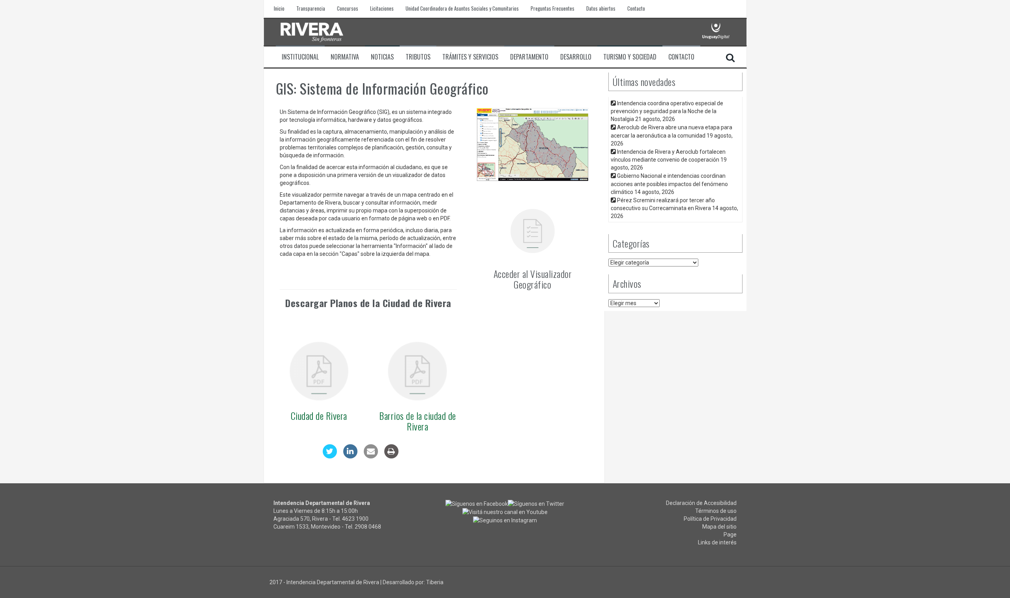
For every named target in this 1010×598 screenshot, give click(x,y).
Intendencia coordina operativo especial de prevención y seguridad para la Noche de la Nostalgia (667, 111)
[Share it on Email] (371, 456)
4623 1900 (355, 519)
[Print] (391, 456)
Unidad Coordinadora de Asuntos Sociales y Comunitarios (462, 8)
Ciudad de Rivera (319, 415)
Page (730, 534)
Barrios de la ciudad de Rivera (417, 420)
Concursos (347, 8)
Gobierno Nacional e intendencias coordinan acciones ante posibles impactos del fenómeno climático (669, 184)
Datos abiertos (600, 8)
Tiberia (434, 582)
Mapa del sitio (719, 526)
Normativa (345, 56)
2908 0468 (368, 526)
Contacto (636, 8)
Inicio (279, 8)
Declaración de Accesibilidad (701, 503)
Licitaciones (382, 8)
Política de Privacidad (710, 519)
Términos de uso (716, 511)
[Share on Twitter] (330, 456)
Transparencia (310, 8)
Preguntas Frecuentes (552, 8)
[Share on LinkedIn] (350, 456)
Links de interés (717, 542)
